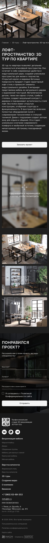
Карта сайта (7, 532)
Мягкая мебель (8, 459)
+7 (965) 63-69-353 (12, 494)
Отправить (25, 403)
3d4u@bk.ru (7, 499)
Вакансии (6, 489)
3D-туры (6, 476)
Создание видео (9, 480)
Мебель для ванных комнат (13, 453)
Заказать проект (24, 144)
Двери (4, 446)
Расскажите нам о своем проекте (14, 386)
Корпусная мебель (9, 456)
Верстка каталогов (11, 465)
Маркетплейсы (8, 443)
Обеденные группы (10, 449)
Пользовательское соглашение (14, 524)
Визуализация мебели (12, 438)
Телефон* (5, 377)
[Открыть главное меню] (4, 3)
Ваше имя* (6, 367)
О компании (7, 484)
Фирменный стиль (9, 469)
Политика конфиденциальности (14, 528)
